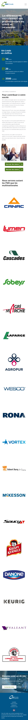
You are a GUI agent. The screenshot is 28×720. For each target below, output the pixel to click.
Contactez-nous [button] (9, 687)
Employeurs (14, 705)
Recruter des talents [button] (12, 164)
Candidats (14, 702)
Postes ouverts (14, 703)
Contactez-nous (14, 706)
